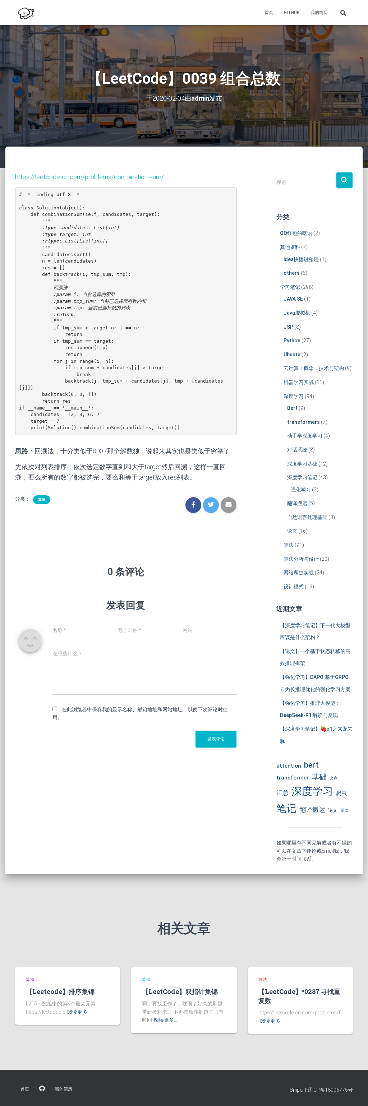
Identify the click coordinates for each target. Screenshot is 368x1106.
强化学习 (301, 489)
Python (292, 340)
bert (311, 764)
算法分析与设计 (301, 559)
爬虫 (341, 793)
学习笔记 (290, 287)
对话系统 (297, 450)
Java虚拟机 (297, 313)
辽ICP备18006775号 (330, 1090)
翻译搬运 (297, 503)
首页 (268, 12)
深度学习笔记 (302, 477)
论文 (292, 531)
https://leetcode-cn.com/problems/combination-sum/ (89, 177)
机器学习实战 (299, 382)
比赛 (333, 778)
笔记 (286, 808)
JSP (288, 327)
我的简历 (319, 12)
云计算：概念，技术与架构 (314, 368)
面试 (344, 810)
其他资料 (290, 247)
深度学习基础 (302, 464)
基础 (319, 777)
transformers (303, 422)
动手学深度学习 (304, 436)
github (292, 12)
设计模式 (294, 586)
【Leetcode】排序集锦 (60, 991)
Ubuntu (292, 354)
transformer (292, 777)
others (292, 273)
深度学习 (294, 396)
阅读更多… (79, 1012)
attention (288, 766)
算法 (41, 499)
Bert (292, 408)
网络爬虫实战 (299, 572)
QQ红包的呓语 (296, 233)
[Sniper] (25, 13)
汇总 (282, 792)
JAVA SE (293, 299)
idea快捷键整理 (301, 259)
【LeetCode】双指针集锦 (180, 991)
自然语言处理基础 (307, 517)
